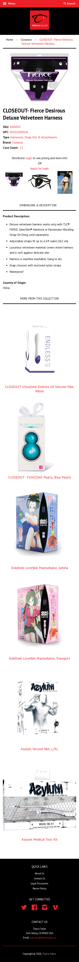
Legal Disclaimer (39, 883)
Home (9, 39)
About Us (39, 873)
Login (29, 158)
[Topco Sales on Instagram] (45, 908)
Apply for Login (39, 168)
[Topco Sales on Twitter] (24, 908)
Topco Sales (49, 953)
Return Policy (39, 888)
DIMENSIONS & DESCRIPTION (38, 205)
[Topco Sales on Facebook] (34, 908)
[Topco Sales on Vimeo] (55, 908)
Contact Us (39, 878)
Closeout (26, 39)
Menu (11, 3)
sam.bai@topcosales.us (43, 937)
